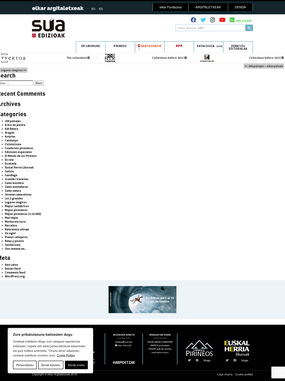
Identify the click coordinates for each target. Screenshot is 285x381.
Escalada (10, 163)
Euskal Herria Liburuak (19, 167)
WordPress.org (15, 276)
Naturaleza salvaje (17, 229)
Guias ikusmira (14, 183)
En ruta (9, 159)
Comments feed (15, 272)
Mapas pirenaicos (16, 210)
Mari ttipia (11, 217)
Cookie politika (244, 374)
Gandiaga (11, 175)
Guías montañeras (16, 186)
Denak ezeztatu (50, 365)
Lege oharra (224, 374)
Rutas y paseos (14, 241)
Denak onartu (76, 365)
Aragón (9, 132)
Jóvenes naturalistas (18, 194)
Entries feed (13, 268)
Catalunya (11, 140)
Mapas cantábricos (17, 206)
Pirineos (120, 46)
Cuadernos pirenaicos (19, 148)
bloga (207, 360)
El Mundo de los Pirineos (21, 155)
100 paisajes (13, 121)
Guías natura (13, 190)
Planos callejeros (16, 237)
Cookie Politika (66, 355)
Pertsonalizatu (25, 365)
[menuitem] (93, 8)
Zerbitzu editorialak (238, 47)
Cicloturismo (13, 144)
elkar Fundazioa (171, 7)
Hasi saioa (11, 264)
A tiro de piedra (15, 124)
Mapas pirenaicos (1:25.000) (23, 213)
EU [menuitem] (93, 9)
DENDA (240, 7)
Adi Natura (11, 128)
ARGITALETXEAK (208, 7)
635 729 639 (243, 20)
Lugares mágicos (16, 202)
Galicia (9, 171)
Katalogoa (206, 46)
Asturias (10, 136)
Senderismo (13, 244)
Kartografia (151, 46)
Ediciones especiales (18, 152)
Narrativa (11, 225)
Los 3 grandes (14, 198)
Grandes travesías (16, 179)
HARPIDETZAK (124, 362)
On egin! (10, 233)
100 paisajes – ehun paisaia (265, 66)
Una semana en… (16, 248)
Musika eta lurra (15, 221)
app (179, 45)
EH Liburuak (90, 46)
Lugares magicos (12, 70)
